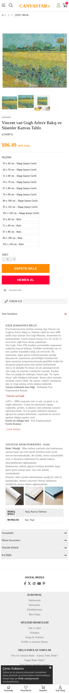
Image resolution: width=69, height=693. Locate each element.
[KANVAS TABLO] (8, 15)
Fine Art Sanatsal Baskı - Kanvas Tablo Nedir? (34, 655)
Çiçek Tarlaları (13, 429)
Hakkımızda (34, 600)
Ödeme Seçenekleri (11, 540)
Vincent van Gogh (15, 396)
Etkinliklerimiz (34, 609)
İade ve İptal (34, 628)
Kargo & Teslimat (34, 637)
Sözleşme (34, 632)
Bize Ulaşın (34, 614)
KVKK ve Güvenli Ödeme (34, 642)
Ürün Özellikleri (9, 313)
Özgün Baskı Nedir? (34, 660)
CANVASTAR (34, 6)
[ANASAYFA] (5, 15)
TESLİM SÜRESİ (10, 547)
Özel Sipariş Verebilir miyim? (35, 665)
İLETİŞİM (7, 555)
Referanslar (34, 605)
